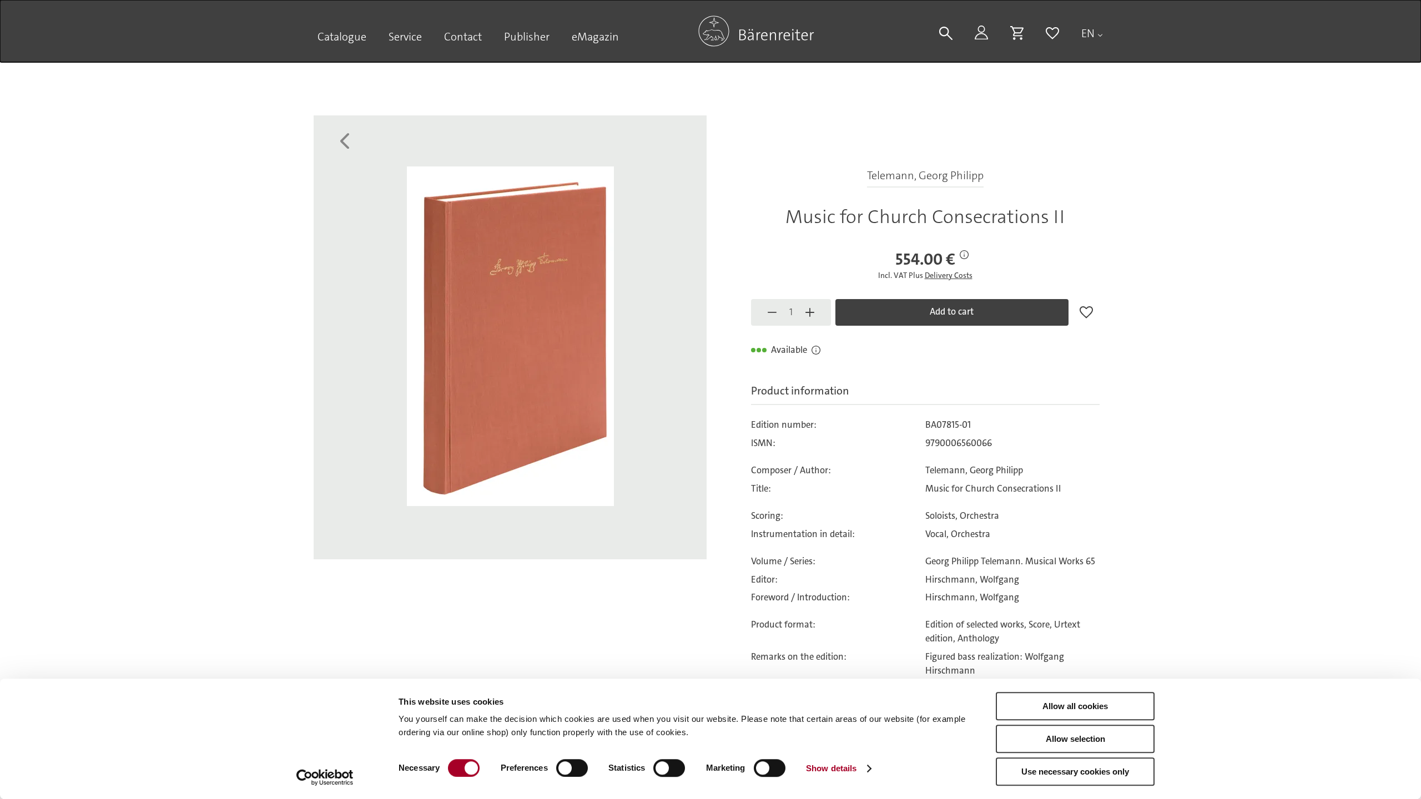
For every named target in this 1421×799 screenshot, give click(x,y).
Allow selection (1075, 739)
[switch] (572, 768)
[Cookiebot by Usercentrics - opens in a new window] (325, 777)
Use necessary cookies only (1075, 771)
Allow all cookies (1075, 706)
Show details (831, 768)
